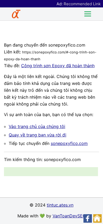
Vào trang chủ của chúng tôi (37, 126)
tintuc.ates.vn (60, 205)
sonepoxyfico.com (69, 143)
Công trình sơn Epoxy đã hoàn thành (58, 65)
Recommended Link (82, 3)
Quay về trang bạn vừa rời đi (37, 135)
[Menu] (87, 14)
